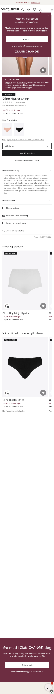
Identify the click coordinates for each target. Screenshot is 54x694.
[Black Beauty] (19, 130)
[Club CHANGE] (41, 10)
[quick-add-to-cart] (7, 306)
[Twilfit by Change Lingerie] (10, 9)
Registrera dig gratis (34, 46)
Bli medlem (21, 83)
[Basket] (47, 10)
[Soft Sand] (7, 130)
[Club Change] (35, 10)
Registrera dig (27, 665)
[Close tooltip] (48, 16)
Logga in (26, 39)
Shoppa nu (35, 2)
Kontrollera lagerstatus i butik (27, 160)
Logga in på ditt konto (34, 671)
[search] (23, 10)
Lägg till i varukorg (27, 153)
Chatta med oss (12, 208)
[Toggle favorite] (43, 70)
